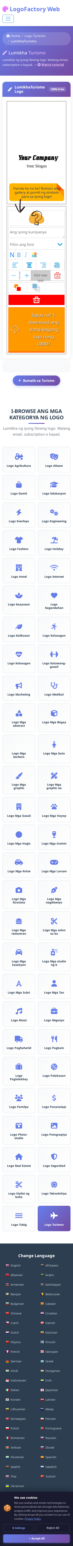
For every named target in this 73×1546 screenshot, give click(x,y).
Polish (15, 1428)
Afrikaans (51, 1265)
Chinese (16, 1313)
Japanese (51, 1390)
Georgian (51, 1352)
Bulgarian (17, 1304)
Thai (13, 1476)
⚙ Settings (18, 1528)
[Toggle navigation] (8, 19)
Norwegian (18, 1419)
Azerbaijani (53, 1284)
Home (15, 36)
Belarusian (52, 1294)
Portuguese (53, 1428)
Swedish (51, 1467)
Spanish (50, 1457)
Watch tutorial (52, 65)
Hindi (14, 1371)
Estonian (51, 1332)
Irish (48, 1380)
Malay (49, 1409)
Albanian (17, 1275)
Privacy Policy (33, 1519)
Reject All (53, 1528)
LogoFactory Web (34, 9)
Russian (50, 1438)
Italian (15, 1390)
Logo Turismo (35, 36)
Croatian (51, 1313)
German (16, 1361)
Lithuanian (18, 1409)
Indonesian (18, 1380)
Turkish (50, 1476)
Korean (15, 1399)
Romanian (18, 1438)
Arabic (49, 1275)
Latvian (50, 1399)
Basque (16, 1294)
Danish (50, 1323)
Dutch (15, 1332)
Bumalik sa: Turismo (38, 381)
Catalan (50, 1304)
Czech (15, 1323)
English (16, 1265)
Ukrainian (17, 1486)
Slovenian (17, 1457)
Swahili (15, 1467)
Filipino (16, 1342)
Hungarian (52, 1371)
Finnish (50, 1342)
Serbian (16, 1447)
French (15, 1352)
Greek (49, 1361)
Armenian (17, 1284)
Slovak (49, 1447)
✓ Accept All (37, 1538)
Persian (50, 1419)
